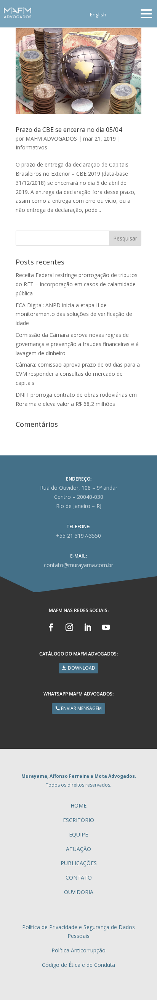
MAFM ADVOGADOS (51, 138)
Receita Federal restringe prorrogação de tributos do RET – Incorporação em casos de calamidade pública (77, 284)
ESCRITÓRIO (78, 820)
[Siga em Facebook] (51, 627)
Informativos (31, 147)
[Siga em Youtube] (106, 627)
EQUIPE (78, 834)
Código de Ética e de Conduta (78, 964)
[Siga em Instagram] (69, 627)
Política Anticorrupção (78, 950)
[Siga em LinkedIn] (87, 627)
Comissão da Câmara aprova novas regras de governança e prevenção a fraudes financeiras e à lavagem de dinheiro (77, 344)
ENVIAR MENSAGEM (81, 708)
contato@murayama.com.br (78, 565)
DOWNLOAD (81, 668)
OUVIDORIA (78, 892)
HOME (78, 805)
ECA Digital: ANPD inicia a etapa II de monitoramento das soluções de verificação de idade (74, 314)
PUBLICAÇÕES (79, 863)
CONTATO (79, 877)
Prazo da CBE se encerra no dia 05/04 (69, 129)
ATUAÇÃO (78, 849)
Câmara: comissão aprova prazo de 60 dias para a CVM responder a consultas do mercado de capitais (78, 373)
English (98, 15)
